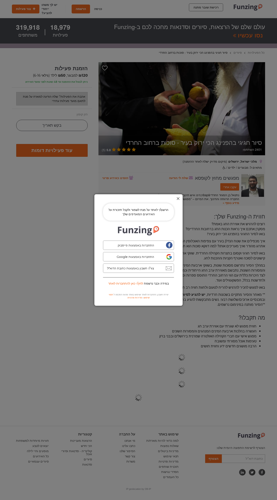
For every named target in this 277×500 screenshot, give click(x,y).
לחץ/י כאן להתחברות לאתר (125, 283)
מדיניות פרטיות (134, 297)
